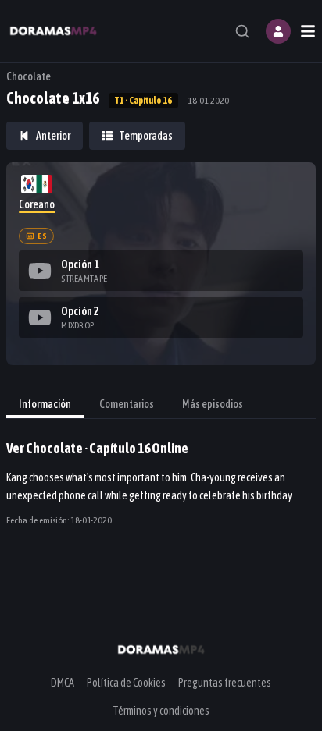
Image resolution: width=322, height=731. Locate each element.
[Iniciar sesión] (278, 31)
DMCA (62, 682)
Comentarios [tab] (126, 404)
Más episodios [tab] (212, 404)
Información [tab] (45, 404)
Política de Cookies (126, 682)
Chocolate (28, 76)
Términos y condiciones (161, 710)
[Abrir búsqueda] (242, 31)
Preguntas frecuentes (224, 682)
